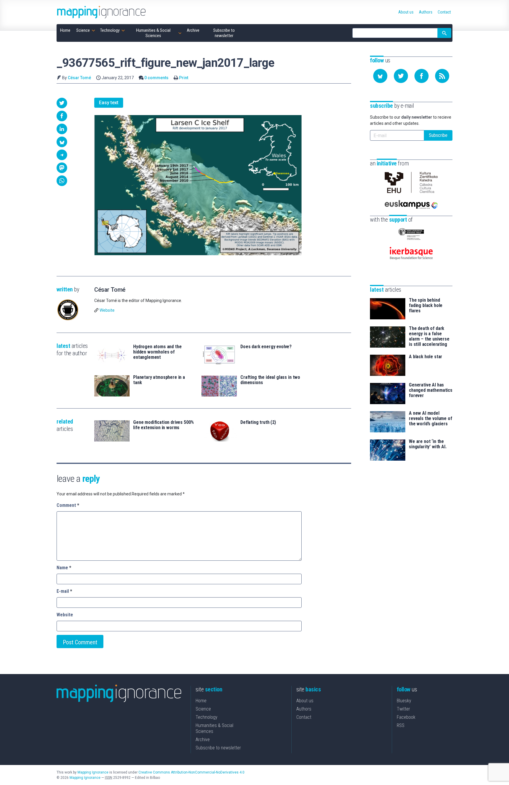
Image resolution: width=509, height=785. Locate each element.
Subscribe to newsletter (218, 748)
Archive (203, 739)
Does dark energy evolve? (266, 346)
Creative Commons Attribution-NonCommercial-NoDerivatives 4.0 (191, 772)
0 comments (156, 77)
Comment (68, 505)
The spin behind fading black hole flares (425, 305)
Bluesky (404, 700)
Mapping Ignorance (92, 772)
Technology (206, 717)
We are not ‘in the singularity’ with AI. (428, 444)
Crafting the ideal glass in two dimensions (270, 380)
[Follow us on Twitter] (401, 76)
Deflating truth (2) (258, 422)
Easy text (108, 102)
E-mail (64, 591)
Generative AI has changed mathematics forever (430, 390)
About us (304, 700)
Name (64, 567)
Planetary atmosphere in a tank (159, 380)
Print (183, 77)
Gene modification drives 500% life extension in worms (163, 425)
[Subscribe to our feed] (442, 76)
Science (203, 709)
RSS (400, 725)
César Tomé (79, 77)
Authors (303, 709)
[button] (62, 103)
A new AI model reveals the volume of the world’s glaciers (430, 418)
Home (201, 700)
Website (107, 310)
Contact (303, 717)
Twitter (403, 709)
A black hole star (425, 356)
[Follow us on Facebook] (421, 76)
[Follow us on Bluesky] (380, 76)
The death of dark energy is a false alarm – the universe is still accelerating (429, 336)
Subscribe (438, 135)
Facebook (406, 717)
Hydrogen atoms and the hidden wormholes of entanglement (157, 352)
